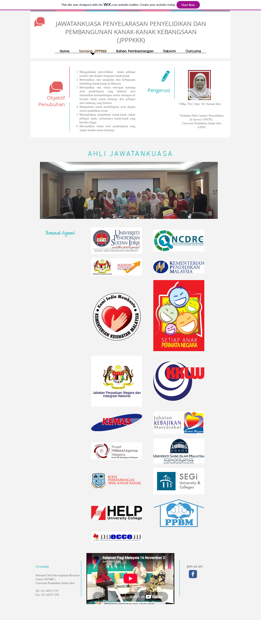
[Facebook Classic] (193, 574)
